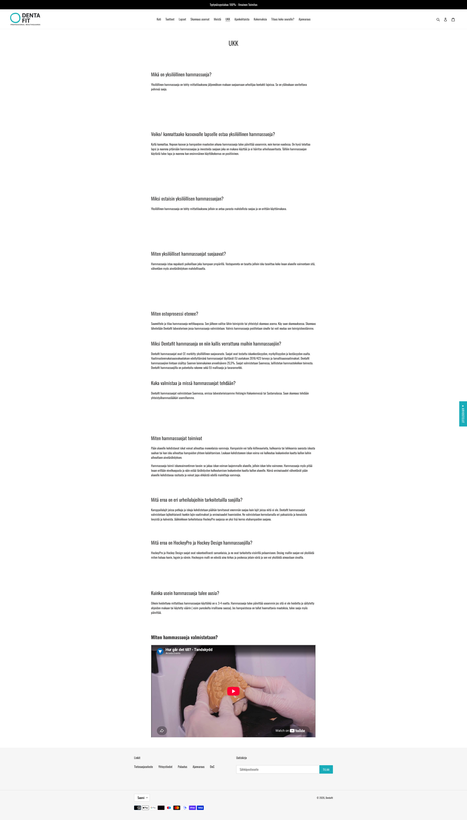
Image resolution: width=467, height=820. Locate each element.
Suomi (141, 797)
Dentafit (329, 798)
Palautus (182, 766)
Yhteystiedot (165, 766)
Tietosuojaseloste (143, 766)
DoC (212, 766)
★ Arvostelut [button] (463, 414)
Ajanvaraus (198, 766)
